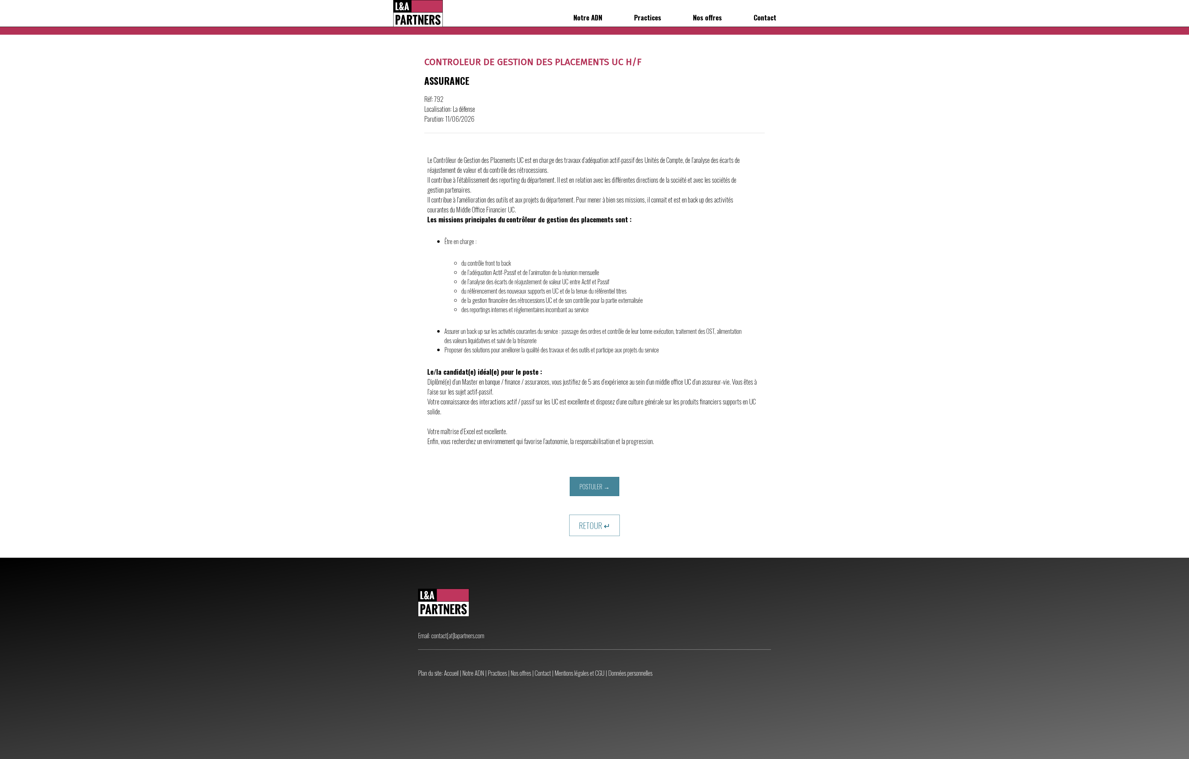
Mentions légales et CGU (579, 673)
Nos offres (707, 17)
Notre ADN (587, 17)
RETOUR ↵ (594, 525)
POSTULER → (594, 486)
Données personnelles (630, 673)
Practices (647, 17)
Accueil (451, 673)
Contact (765, 17)
